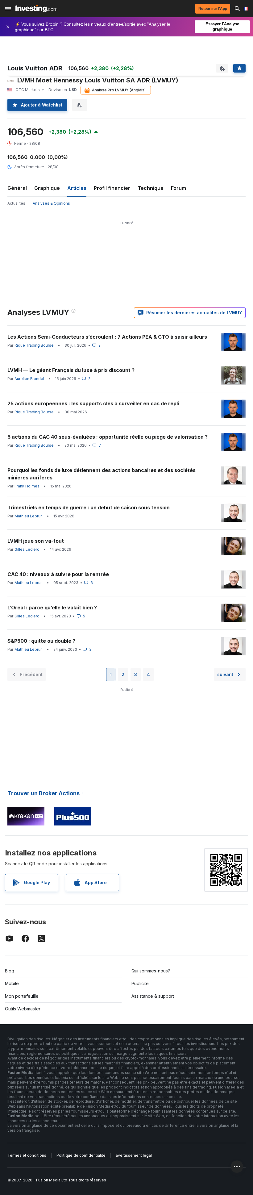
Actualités (16, 203)
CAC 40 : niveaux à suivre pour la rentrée (58, 574)
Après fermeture (29, 167)
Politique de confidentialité (81, 1155)
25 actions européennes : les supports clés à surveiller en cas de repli (93, 403)
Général (17, 188)
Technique (151, 188)
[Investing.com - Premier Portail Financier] (36, 8)
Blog (9, 970)
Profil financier (112, 188)
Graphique (47, 188)
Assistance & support (152, 996)
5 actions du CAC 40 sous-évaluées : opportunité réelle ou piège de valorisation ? (107, 437)
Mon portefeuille (22, 996)
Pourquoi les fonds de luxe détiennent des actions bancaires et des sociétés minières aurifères (101, 474)
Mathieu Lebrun (29, 516)
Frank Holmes (27, 486)
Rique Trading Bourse (34, 345)
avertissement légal (134, 1155)
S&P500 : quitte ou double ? (41, 641)
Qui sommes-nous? (150, 970)
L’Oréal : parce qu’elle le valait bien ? (52, 607)
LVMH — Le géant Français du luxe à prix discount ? (71, 370)
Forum (178, 188)
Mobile (12, 983)
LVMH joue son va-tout (35, 541)
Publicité (140, 983)
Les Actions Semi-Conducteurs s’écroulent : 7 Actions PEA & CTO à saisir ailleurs (107, 337)
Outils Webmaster (22, 1008)
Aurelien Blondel (29, 378)
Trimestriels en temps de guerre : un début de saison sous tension (88, 507)
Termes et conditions (26, 1155)
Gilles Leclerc (27, 549)
